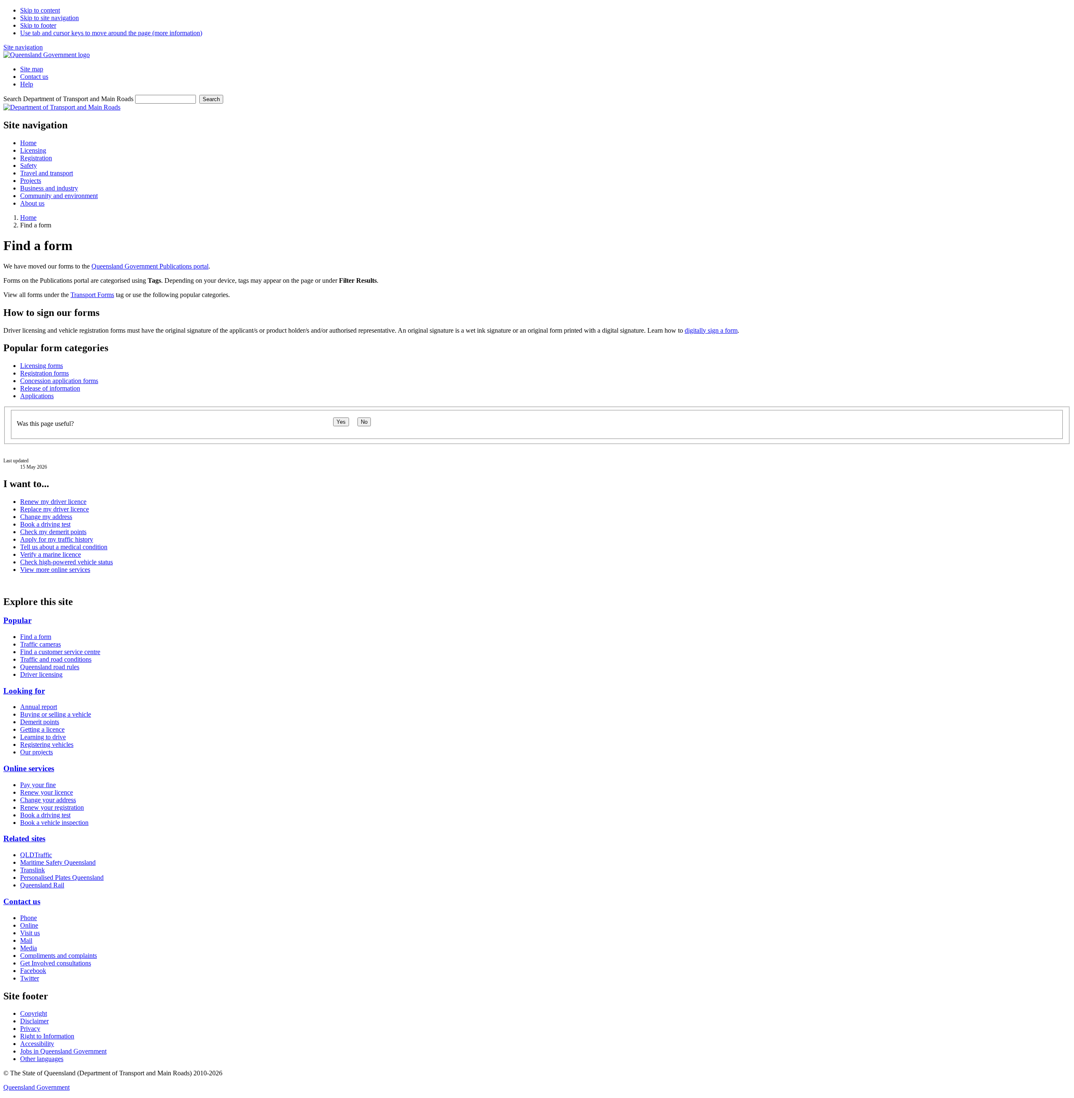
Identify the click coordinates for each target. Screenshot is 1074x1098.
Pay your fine (38, 784)
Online (29, 925)
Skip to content (40, 10)
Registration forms (44, 373)
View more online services (55, 569)
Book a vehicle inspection (54, 822)
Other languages (41, 1058)
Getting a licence (42, 729)
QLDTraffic (36, 854)
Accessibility (37, 1043)
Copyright (33, 1013)
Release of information (50, 388)
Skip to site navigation (49, 17)
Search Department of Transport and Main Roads (68, 98)
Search (211, 99)
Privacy (30, 1028)
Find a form (35, 636)
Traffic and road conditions (55, 659)
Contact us (34, 76)
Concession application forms (59, 380)
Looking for (24, 690)
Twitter (29, 978)
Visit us (30, 932)
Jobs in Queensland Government (63, 1051)
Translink (32, 870)
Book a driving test (45, 524)
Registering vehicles (46, 744)
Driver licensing (41, 674)
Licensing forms (41, 365)
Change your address (48, 799)
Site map (31, 69)
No (364, 422)
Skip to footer (38, 25)
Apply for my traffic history (56, 539)
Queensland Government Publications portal (150, 266)
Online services (28, 768)
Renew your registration (52, 807)
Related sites (24, 838)
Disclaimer (34, 1021)
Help (26, 84)
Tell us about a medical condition (63, 546)
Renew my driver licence (53, 501)
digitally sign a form (711, 330)
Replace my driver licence (54, 509)
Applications (37, 395)
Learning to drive (43, 737)
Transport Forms (92, 294)
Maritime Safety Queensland (58, 862)
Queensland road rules (49, 666)
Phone (28, 917)
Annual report (38, 706)
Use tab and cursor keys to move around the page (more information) (111, 33)
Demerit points (39, 721)
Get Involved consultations (55, 963)
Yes (341, 422)
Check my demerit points (53, 531)
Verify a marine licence (50, 554)
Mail (26, 940)
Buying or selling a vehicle (55, 714)
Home (28, 217)
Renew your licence (46, 792)
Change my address (46, 516)
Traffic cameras (40, 644)
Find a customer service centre (60, 651)
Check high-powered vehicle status (66, 562)
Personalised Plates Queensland (62, 877)
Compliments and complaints (58, 955)
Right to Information (47, 1036)
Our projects (36, 752)
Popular (17, 620)
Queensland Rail (42, 885)
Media (28, 948)
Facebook (33, 970)
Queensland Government (36, 1087)
